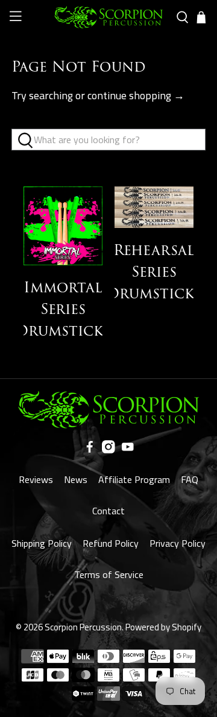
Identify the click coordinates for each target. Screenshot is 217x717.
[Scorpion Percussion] (108, 17)
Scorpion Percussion (83, 627)
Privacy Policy (177, 543)
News (75, 479)
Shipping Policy (41, 543)
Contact (108, 510)
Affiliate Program (134, 479)
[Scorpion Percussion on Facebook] (89, 450)
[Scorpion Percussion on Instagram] (108, 450)
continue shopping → (135, 95)
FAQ (189, 479)
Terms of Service (108, 574)
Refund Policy (111, 543)
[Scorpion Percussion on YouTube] (127, 450)
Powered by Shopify (163, 627)
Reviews (36, 479)
